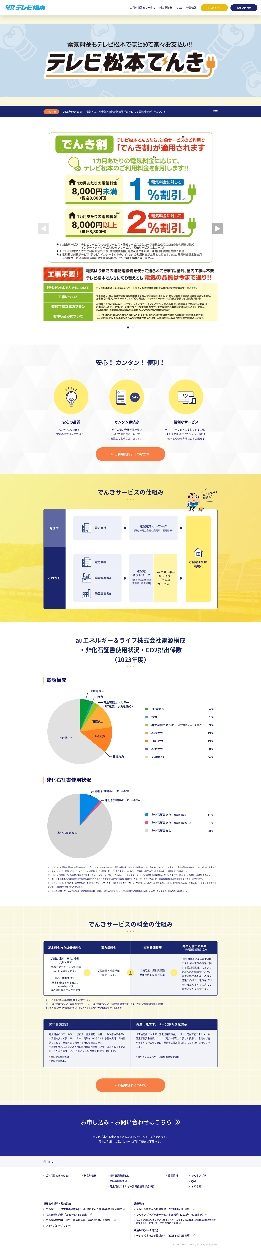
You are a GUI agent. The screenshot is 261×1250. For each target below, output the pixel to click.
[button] (128, 327)
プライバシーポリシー (58, 1225)
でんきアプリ (214, 8)
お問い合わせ (243, 8)
